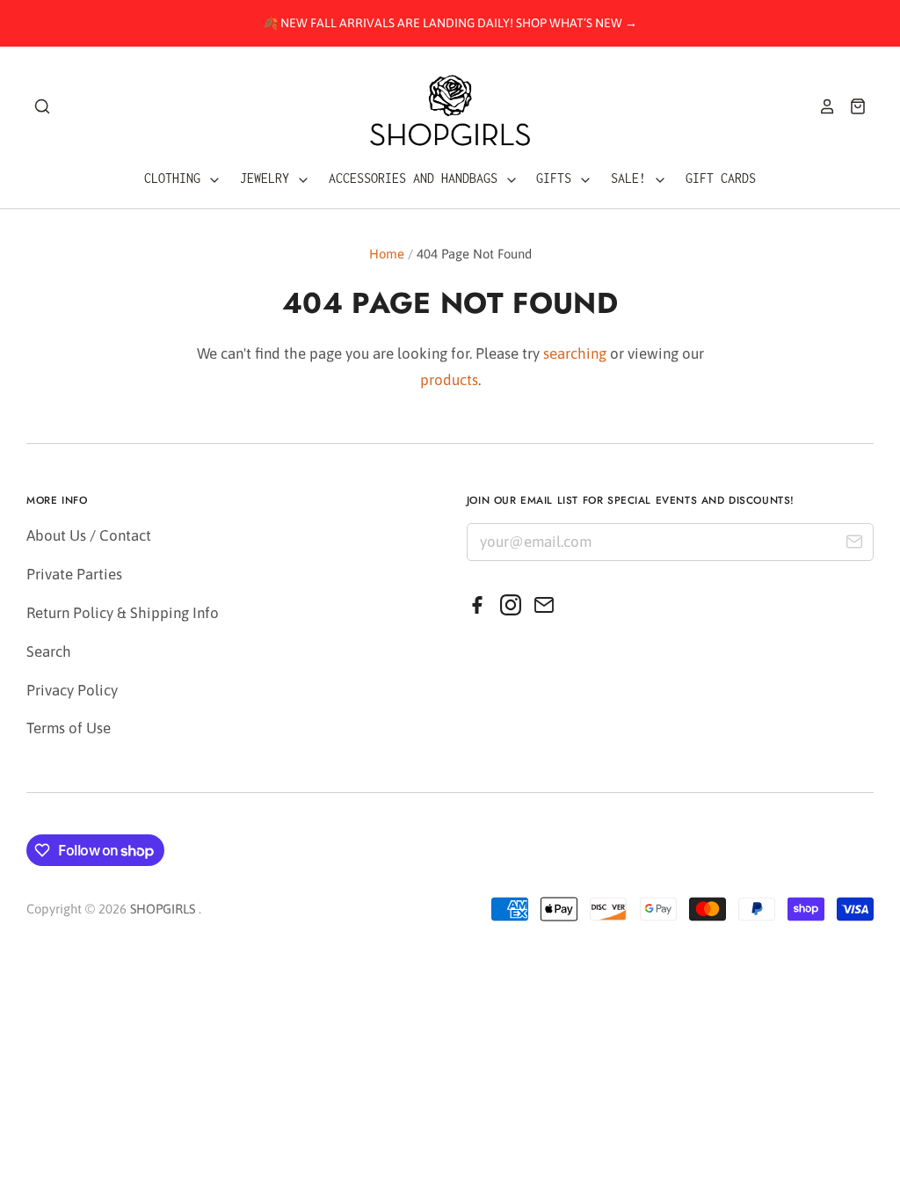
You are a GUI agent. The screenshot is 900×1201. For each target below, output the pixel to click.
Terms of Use (68, 728)
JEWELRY (268, 178)
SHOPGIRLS (162, 908)
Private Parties (74, 574)
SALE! (632, 178)
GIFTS (557, 178)
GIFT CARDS (721, 178)
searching (574, 353)
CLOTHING (175, 178)
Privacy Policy (72, 690)
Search (48, 651)
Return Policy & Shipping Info (122, 613)
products (449, 380)
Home (386, 253)
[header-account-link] (821, 106)
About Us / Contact (88, 535)
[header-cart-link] (851, 106)
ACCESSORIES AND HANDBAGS (416, 178)
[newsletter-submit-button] (854, 544)
